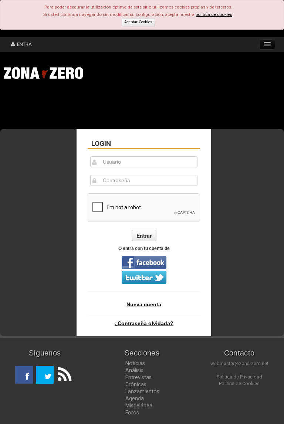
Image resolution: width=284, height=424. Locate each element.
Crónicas (135, 384)
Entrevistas (138, 377)
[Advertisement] (114, 106)
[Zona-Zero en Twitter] (45, 375)
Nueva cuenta (143, 304)
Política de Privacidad (239, 377)
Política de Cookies (239, 383)
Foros (132, 412)
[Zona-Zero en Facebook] (24, 375)
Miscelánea (138, 405)
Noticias (135, 363)
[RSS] (62, 375)
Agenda (134, 398)
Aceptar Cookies (138, 22)
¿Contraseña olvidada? (143, 323)
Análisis (134, 370)
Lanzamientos (142, 391)
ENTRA (23, 44)
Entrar (144, 235)
